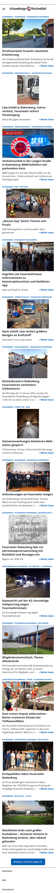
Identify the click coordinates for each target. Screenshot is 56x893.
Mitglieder (43, 623)
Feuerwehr (20, 16)
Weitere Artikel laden (28, 862)
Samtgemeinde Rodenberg (15, 566)
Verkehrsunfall (23, 73)
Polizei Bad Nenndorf (41, 297)
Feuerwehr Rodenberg (38, 16)
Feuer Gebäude (22, 347)
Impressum (7, 871)
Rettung (24, 187)
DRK (17, 187)
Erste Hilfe (43, 739)
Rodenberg (8, 16)
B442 (28, 407)
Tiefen (30, 679)
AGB (4, 880)
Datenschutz (8, 889)
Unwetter (20, 407)
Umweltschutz (22, 297)
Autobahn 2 (35, 566)
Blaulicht (20, 796)
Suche (28, 796)
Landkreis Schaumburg (14, 679)
